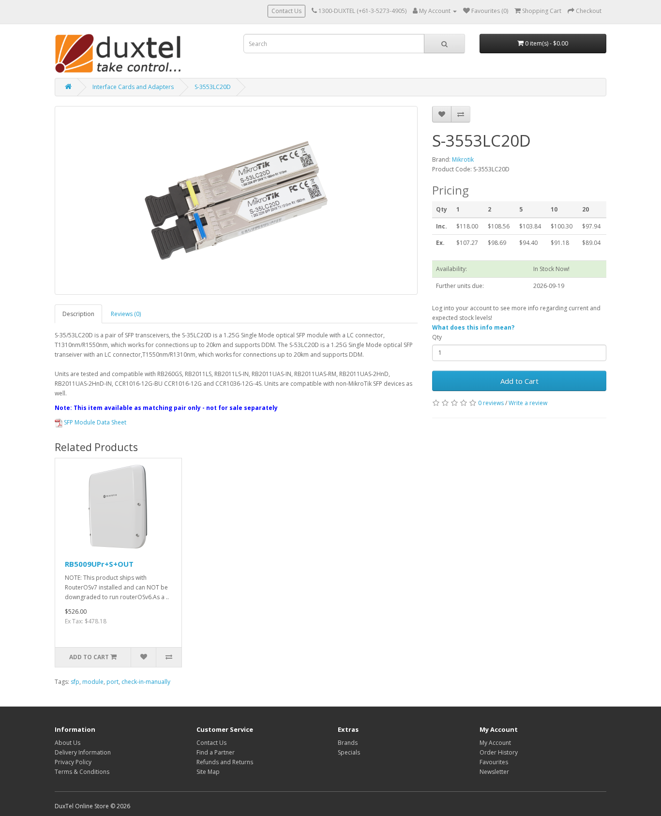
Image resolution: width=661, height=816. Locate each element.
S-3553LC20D (213, 87)
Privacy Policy (73, 762)
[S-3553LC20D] (236, 200)
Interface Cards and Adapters (133, 87)
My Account (495, 743)
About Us (67, 743)
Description (78, 314)
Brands (348, 743)
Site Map (208, 772)
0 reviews (491, 403)
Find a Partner (215, 752)
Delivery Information (83, 752)
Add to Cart (519, 381)
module (93, 682)
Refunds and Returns (224, 762)
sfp (75, 682)
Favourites (494, 762)
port (112, 682)
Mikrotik (463, 159)
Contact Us (286, 11)
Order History (499, 752)
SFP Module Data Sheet (94, 422)
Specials (349, 752)
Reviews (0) (126, 314)
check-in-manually (145, 682)
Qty (437, 337)
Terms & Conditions (82, 772)
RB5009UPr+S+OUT (99, 564)
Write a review (528, 403)
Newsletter (494, 772)
